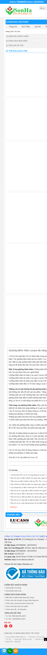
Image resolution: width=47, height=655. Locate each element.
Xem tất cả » (13, 507)
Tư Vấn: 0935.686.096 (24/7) (16, 616)
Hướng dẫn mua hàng (13, 588)
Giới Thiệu (26, 27)
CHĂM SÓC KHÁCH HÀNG (15, 585)
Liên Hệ (38, 27)
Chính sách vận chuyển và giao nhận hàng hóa (22, 600)
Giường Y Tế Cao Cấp (37, 637)
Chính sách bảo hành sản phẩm (17, 606)
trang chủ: (34, 457)
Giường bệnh (14, 356)
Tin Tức (17, 31)
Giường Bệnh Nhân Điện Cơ (16, 637)
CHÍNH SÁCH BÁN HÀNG (15, 594)
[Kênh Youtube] (11, 627)
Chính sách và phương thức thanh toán (20, 603)
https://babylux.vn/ (25, 564)
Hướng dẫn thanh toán (14, 591)
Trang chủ (13, 27)
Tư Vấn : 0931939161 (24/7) (15, 619)
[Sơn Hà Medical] (6, 627)
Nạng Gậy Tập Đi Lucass (23, 639)
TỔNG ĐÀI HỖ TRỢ (12, 613)
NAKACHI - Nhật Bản (13, 642)
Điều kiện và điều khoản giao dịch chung (20, 597)
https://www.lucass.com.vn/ (23, 559)
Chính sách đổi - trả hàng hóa (16, 609)
